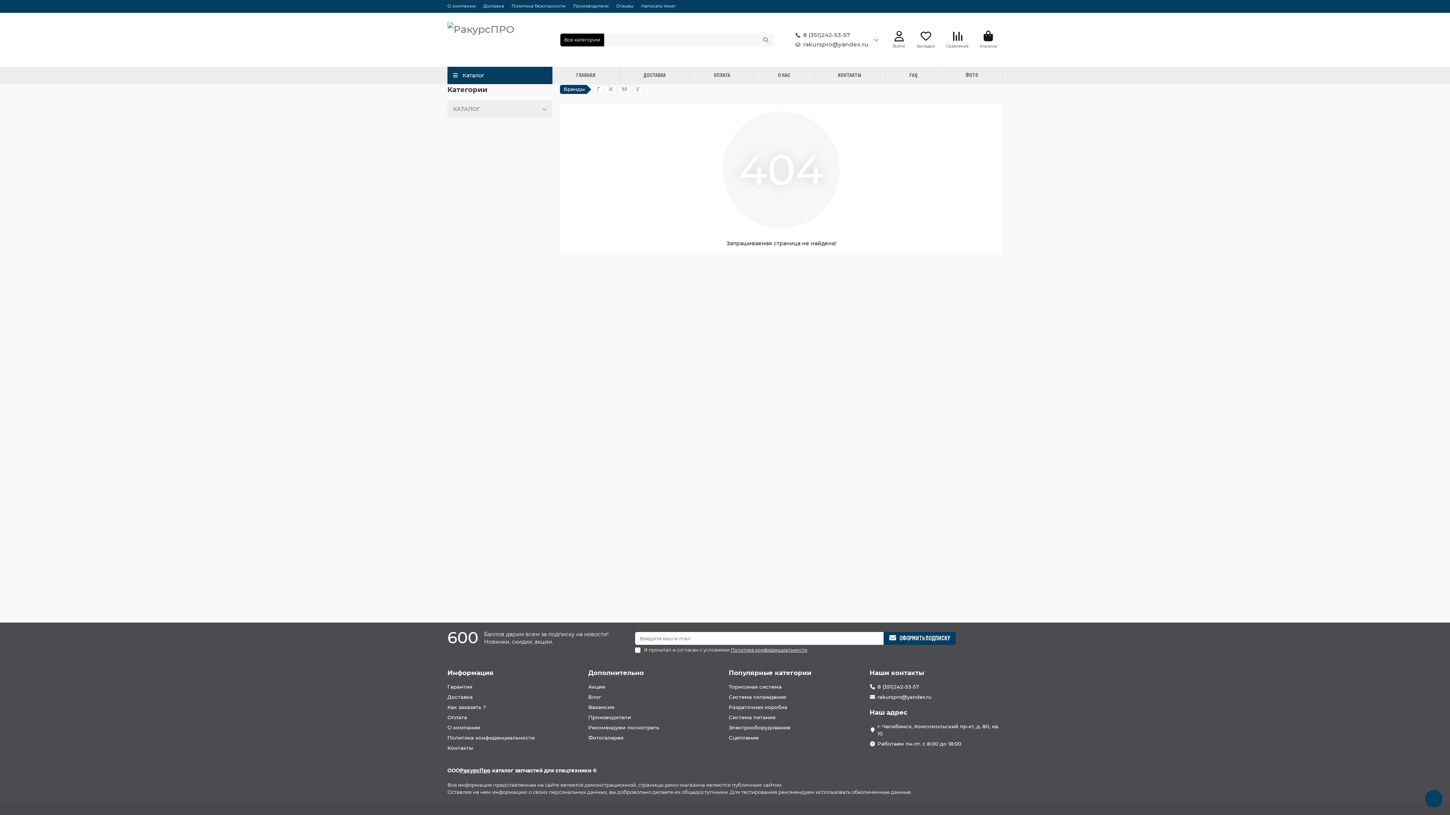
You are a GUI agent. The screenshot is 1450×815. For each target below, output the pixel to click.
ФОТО (972, 75)
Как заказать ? (466, 707)
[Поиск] (765, 40)
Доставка (493, 6)
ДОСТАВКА (654, 75)
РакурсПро (475, 770)
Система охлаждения (757, 697)
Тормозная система (755, 687)
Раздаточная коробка (758, 707)
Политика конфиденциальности (491, 738)
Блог (594, 697)
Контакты (460, 748)
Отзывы (625, 6)
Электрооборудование (759, 727)
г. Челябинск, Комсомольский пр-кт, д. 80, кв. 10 (938, 730)
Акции (596, 687)
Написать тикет (658, 6)
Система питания (752, 717)
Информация (470, 673)
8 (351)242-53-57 (826, 34)
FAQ (913, 75)
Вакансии (601, 707)
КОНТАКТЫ (849, 75)
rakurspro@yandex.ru (835, 44)
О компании (461, 6)
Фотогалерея (605, 738)
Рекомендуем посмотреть (623, 727)
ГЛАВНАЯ (585, 75)
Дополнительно (616, 673)
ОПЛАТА (722, 75)
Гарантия (459, 687)
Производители (591, 6)
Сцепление (744, 738)
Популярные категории (770, 673)
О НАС (784, 75)
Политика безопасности (539, 6)
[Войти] (899, 36)
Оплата (457, 717)
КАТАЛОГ (466, 109)
